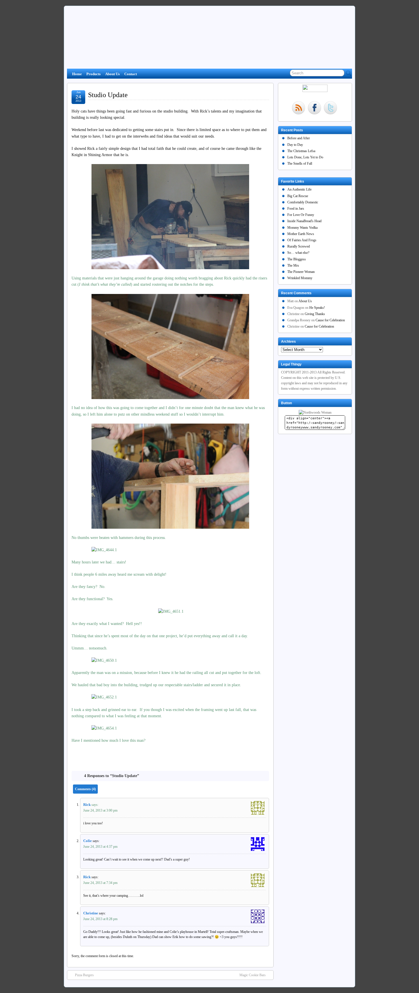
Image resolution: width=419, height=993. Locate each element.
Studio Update (108, 95)
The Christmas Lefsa (301, 151)
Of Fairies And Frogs (301, 240)
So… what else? (298, 253)
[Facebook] (314, 108)
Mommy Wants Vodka (302, 228)
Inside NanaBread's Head (304, 221)
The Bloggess (296, 259)
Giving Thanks (315, 314)
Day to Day (295, 145)
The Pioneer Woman (301, 272)
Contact (130, 74)
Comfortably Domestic (302, 202)
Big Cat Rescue (297, 196)
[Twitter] (330, 108)
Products (93, 74)
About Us (112, 74)
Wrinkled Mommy (299, 278)
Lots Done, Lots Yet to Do (305, 157)
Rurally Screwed (298, 246)
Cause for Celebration (330, 320)
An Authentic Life (299, 189)
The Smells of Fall (299, 164)
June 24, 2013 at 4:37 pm (100, 847)
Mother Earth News (300, 234)
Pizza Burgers (84, 975)
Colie (87, 841)
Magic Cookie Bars (252, 975)
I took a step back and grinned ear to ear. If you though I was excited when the (136, 710)
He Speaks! (317, 308)
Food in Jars (295, 209)
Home (77, 74)
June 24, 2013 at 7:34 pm (100, 883)
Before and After (298, 138)
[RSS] (298, 108)
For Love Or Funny (300, 215)
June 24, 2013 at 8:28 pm (100, 919)
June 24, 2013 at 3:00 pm (100, 810)
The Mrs (293, 265)
